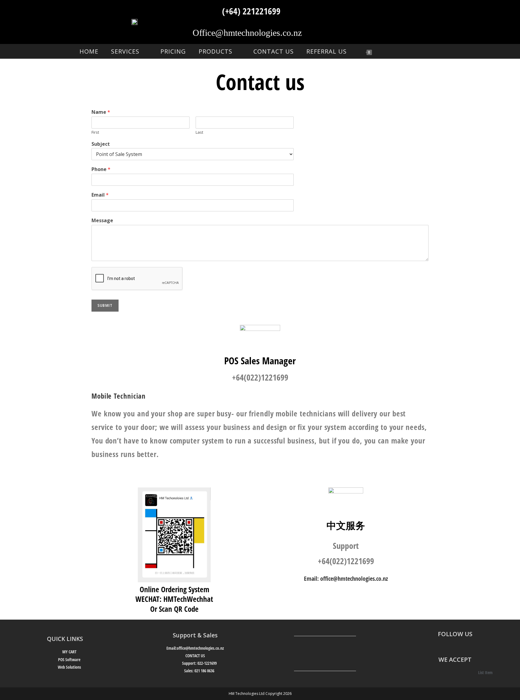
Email (100, 195)
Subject (100, 144)
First (95, 132)
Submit (105, 305)
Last (199, 132)
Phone (100, 169)
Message (102, 220)
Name (100, 112)
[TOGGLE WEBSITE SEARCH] (390, 51)
